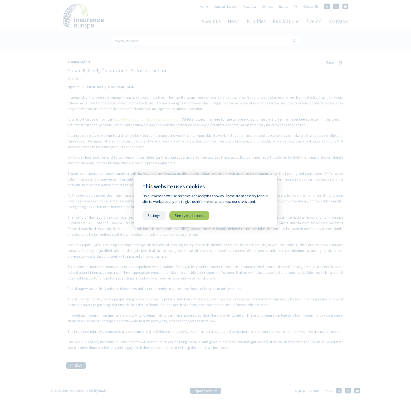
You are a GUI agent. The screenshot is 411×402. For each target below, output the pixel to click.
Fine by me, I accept (189, 215)
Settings (154, 215)
